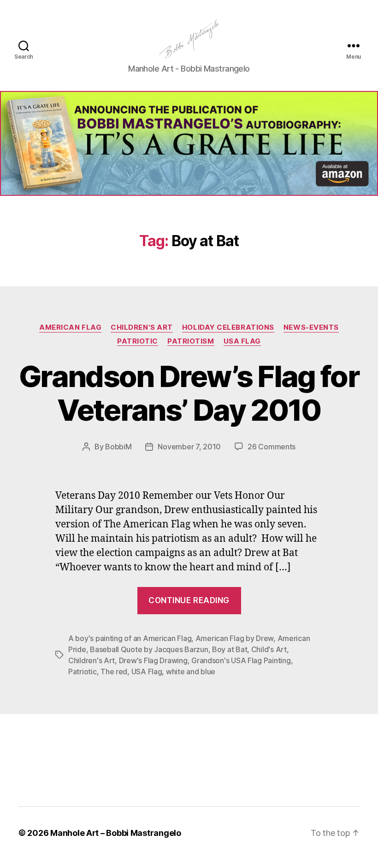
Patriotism (190, 341)
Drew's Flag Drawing (153, 660)
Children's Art (142, 327)
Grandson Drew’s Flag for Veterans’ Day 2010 (189, 393)
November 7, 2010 (189, 446)
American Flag (70, 327)
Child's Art (269, 649)
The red (113, 671)
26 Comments (271, 446)
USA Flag (242, 341)
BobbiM (118, 446)
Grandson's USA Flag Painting (240, 660)
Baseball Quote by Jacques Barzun (149, 649)
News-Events (311, 327)
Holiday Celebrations (228, 327)
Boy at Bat (229, 649)
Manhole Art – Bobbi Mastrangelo (115, 833)
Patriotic (137, 341)
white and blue (190, 671)
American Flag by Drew (234, 638)
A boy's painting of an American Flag (129, 638)
